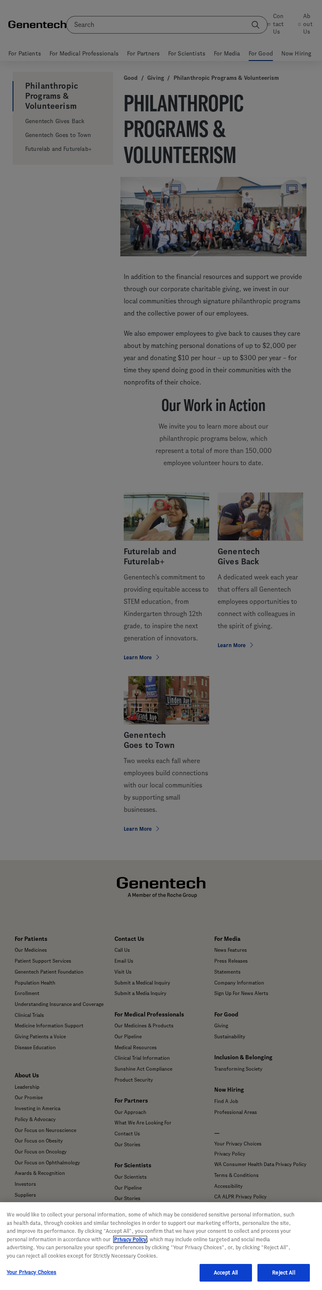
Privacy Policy (130, 1239)
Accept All (226, 1272)
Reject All (283, 1272)
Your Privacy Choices (32, 1272)
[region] (161, 1246)
